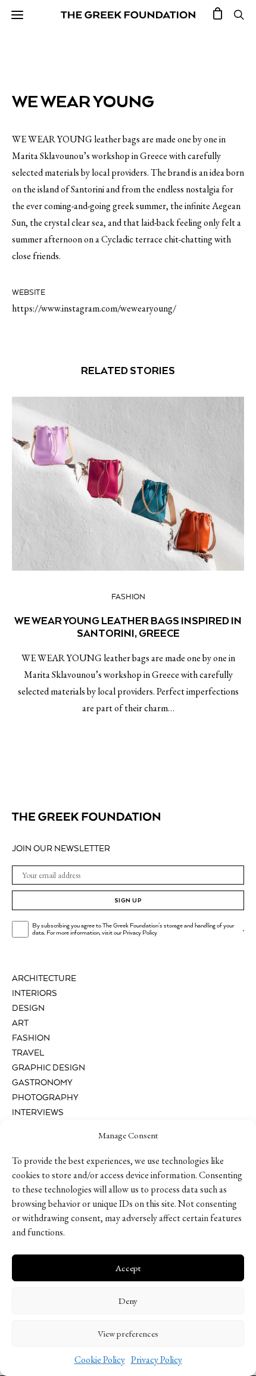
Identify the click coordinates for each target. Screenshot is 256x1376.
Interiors (34, 993)
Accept (128, 1268)
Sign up (128, 900)
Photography (45, 1098)
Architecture (44, 978)
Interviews (38, 1112)
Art (20, 1023)
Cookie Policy (99, 1359)
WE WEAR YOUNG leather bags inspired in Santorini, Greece (128, 627)
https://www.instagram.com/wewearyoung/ (94, 308)
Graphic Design (48, 1068)
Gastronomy (42, 1083)
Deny (128, 1300)
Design (28, 1008)
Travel (28, 1053)
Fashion (128, 597)
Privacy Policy (156, 1359)
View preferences (128, 1333)
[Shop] (218, 15)
